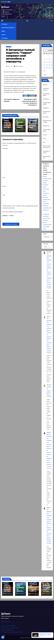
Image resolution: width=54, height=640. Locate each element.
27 (51, 67)
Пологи (45, 134)
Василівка (45, 116)
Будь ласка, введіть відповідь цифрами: (12, 211)
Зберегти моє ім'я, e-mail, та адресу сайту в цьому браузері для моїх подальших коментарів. (20, 207)
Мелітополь (46, 125)
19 (49, 65)
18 (46, 65)
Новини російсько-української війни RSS (11, 632)
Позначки (45, 244)
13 (51, 62)
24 (44, 67)
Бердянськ (46, 108)
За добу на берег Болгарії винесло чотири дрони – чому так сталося (46, 590)
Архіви (45, 234)
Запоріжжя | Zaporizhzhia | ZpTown (27, 637)
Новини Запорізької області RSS (9, 627)
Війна (3, 31)
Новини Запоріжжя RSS (7, 630)
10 (44, 62)
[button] (51, 20)
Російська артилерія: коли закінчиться (47, 208)
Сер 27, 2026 (7, 593)
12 (49, 62)
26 (49, 67)
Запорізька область (8, 27)
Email (4, 186)
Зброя (3, 34)
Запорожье (20, 66)
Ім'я (3, 177)
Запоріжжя (8, 46)
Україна (45, 84)
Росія (44, 138)
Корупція (4, 38)
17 (44, 65)
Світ (44, 142)
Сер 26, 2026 (20, 593)
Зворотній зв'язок (5, 621)
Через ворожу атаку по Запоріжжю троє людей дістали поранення (7, 127)
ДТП (17, 66)
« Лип (44, 75)
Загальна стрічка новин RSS (8, 625)
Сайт (3, 195)
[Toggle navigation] (27, 21)
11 (46, 62)
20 (51, 65)
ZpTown (5, 7)
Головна (4, 24)
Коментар (5, 148)
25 (46, 67)
